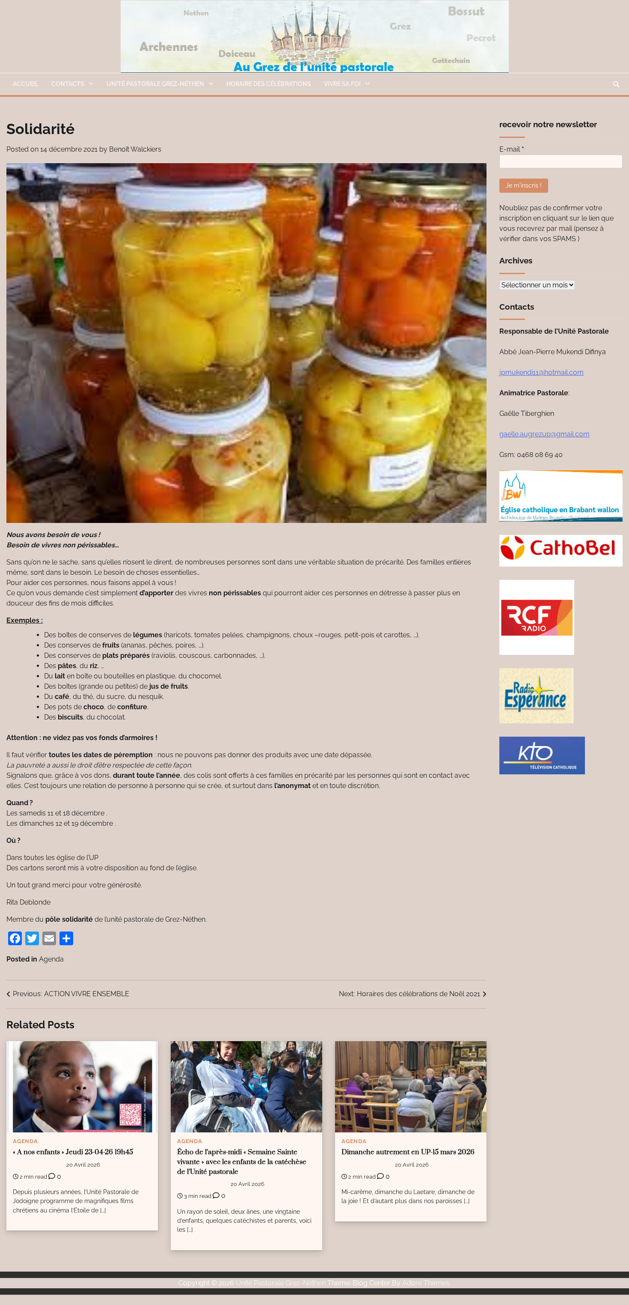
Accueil (26, 84)
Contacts (67, 84)
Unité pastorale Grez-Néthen (155, 84)
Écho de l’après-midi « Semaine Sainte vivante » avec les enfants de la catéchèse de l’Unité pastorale (241, 1162)
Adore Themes (425, 1283)
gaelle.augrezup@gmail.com (544, 434)
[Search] (616, 84)
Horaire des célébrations (268, 84)
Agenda (51, 959)
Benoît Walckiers (135, 149)
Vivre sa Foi (342, 84)
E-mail (511, 149)
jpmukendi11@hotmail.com (541, 372)
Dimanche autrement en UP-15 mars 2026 (408, 1152)
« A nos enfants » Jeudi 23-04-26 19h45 (73, 1152)
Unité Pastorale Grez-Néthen (281, 1283)
